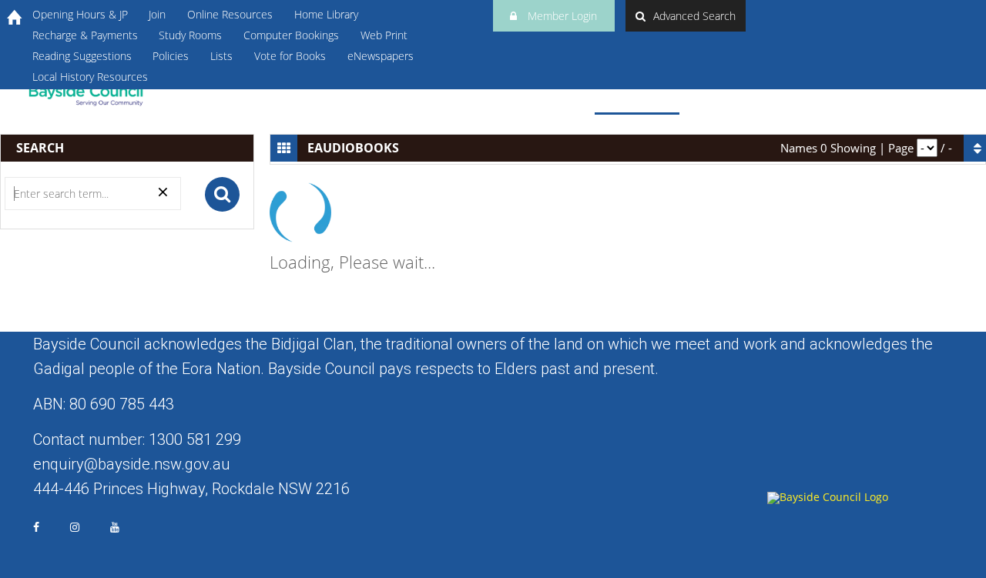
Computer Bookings (291, 35)
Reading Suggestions (82, 55)
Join (157, 14)
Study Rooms (190, 35)
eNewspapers (380, 55)
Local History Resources (90, 76)
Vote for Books (290, 55)
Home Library (326, 14)
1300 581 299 (195, 439)
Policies (171, 55)
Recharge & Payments (85, 35)
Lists (221, 55)
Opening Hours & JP (80, 14)
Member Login (560, 15)
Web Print (384, 35)
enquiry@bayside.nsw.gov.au (131, 464)
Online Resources (230, 14)
